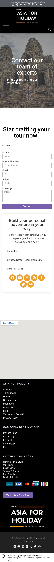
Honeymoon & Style (13, 461)
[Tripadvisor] (25, 4)
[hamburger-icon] (6, 26)
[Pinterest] (33, 4)
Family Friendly (10, 477)
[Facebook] (17, 4)
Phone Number (10, 161)
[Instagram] (29, 4)
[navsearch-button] (49, 30)
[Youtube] (21, 4)
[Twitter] (41, 4)
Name (5, 152)
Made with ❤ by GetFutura (27, 542)
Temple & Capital (11, 471)
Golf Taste (8, 464)
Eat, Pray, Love (10, 474)
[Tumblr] (37, 4)
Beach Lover (9, 468)
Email (5, 170)
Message (7, 188)
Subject (6, 179)
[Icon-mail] (13, 4)
